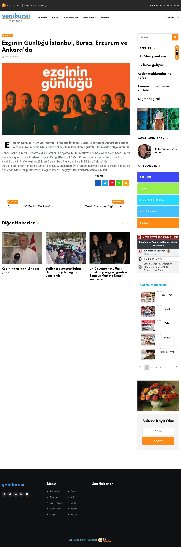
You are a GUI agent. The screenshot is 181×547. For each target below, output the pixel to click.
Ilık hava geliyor (150, 65)
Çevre (73, 491)
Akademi (54, 497)
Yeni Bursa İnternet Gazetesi (83, 539)
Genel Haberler (70, 17)
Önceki (13, 202)
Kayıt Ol (158, 441)
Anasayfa (43, 17)
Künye (52, 515)
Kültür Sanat (55, 509)
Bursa (73, 503)
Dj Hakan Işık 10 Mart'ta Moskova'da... (31, 206)
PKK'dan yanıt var (151, 56)
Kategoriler (88, 17)
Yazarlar (105, 17)
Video (55, 17)
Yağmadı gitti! (148, 99)
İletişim (170, 17)
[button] (122, 223)
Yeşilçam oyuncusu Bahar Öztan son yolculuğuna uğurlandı (32, 272)
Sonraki (117, 202)
